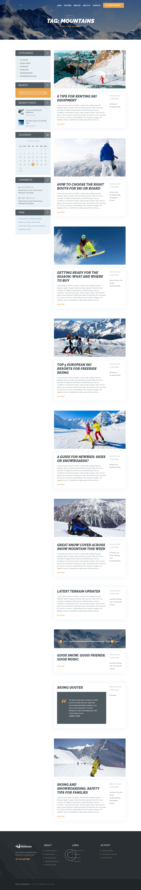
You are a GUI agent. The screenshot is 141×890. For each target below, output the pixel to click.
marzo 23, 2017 (115, 96)
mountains (22, 226)
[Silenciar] (112, 641)
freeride (39, 219)
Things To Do (78, 851)
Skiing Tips (113, 192)
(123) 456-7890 (24, 859)
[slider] (117, 641)
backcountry (23, 219)
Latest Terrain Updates (78, 591)
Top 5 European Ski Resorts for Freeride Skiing (77, 369)
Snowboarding (114, 107)
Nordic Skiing (107, 858)
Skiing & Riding (107, 851)
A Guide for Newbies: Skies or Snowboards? (81, 459)
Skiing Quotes (70, 687)
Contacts (77, 861)
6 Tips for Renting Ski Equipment (77, 98)
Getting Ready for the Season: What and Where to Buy (80, 276)
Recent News (114, 280)
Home (62, 26)
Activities (112, 553)
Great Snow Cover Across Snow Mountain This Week (81, 547)
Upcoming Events (51, 861)
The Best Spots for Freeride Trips (36, 122)
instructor (36, 222)
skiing (29, 226)
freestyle (22, 222)
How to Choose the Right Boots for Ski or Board (80, 186)
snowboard (41, 226)
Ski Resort (113, 104)
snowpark (22, 229)
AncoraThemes (22, 884)
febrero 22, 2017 (115, 687)
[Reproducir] (60, 641)
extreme (32, 219)
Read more (61, 124)
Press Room (49, 854)
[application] (90, 641)
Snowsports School (28, 76)
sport (29, 229)
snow (34, 226)
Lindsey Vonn (74, 716)
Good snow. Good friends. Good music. (81, 657)
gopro (28, 222)
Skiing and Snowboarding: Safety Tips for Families (78, 788)
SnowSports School (109, 854)
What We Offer (51, 865)
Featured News (51, 851)
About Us (77, 858)
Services (77, 854)
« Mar (21, 171)
